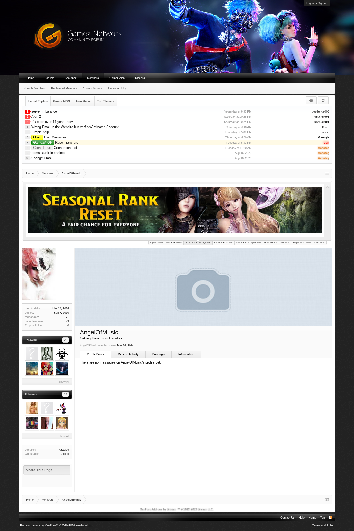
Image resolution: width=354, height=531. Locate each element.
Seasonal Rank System (198, 242)
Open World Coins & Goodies (166, 242)
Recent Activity (128, 354)
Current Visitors (92, 88)
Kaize (325, 127)
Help (302, 517)
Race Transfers (55, 142)
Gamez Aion (117, 77)
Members (93, 77)
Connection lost (55, 148)
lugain (325, 132)
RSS (330, 517)
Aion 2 (36, 116)
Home (30, 77)
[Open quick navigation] (327, 173)
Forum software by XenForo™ (56, 525)
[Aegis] (32, 354)
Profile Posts (95, 354)
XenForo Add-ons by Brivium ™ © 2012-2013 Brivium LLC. (177, 509)
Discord (140, 77)
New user (319, 242)
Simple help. (40, 132)
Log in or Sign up (316, 3)
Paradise (63, 449)
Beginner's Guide (302, 242)
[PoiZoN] (62, 354)
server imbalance (44, 111)
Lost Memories (49, 137)
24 (65, 394)
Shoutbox (71, 77)
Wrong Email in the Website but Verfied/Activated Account (75, 127)
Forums (49, 77)
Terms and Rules (323, 525)
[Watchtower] (47, 369)
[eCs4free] (32, 423)
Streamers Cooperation (248, 242)
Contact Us (287, 517)
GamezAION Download (276, 242)
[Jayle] (62, 423)
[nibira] (32, 369)
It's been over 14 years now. (52, 122)
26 (65, 339)
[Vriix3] (47, 354)
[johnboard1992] (62, 369)
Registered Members (64, 88)
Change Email (41, 158)
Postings (158, 354)
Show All (64, 381)
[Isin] (62, 408)
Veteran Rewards (223, 242)
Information (186, 354)
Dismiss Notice (327, 187)
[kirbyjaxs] (32, 408)
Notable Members (35, 88)
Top (322, 517)
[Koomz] (47, 423)
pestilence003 (320, 111)
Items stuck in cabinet (48, 153)
